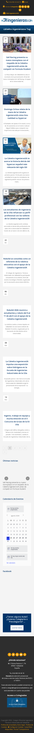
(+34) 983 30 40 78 (14, 2)
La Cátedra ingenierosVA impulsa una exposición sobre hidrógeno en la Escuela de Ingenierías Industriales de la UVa (17, 367)
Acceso (11, 7)
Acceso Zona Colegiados (17, 704)
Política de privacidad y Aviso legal (13, 725)
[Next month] (23, 515)
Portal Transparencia (21, 729)
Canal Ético (28, 727)
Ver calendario (11, 563)
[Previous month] (7, 515)
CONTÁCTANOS (17, 628)
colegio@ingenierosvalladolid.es (18, 688)
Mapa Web (9, 729)
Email (26, 2)
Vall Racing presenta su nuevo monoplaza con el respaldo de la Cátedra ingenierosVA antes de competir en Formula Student (17, 63)
